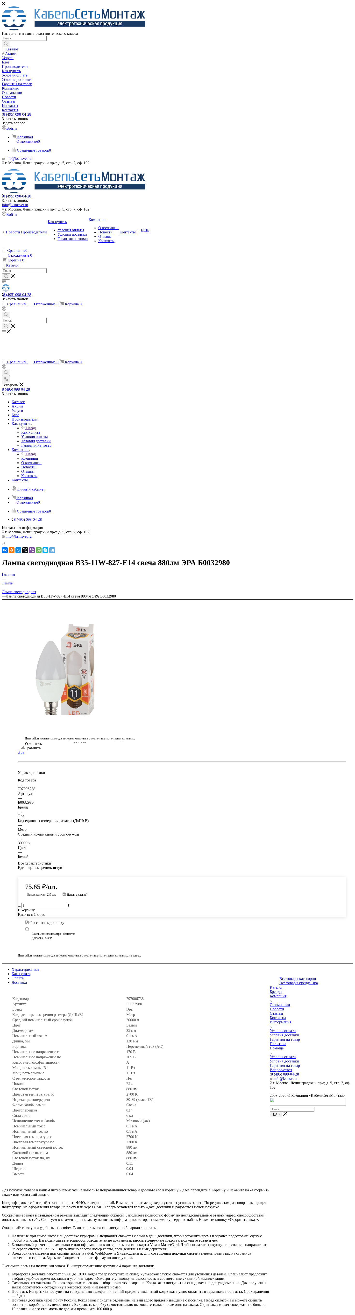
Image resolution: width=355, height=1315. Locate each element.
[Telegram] (52, 550)
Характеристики (25, 969)
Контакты (278, 1018)
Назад (31, 428)
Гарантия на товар (285, 1039)
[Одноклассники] (11, 550)
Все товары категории (297, 979)
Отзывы (276, 1013)
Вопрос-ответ (281, 1070)
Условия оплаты (283, 1031)
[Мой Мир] (18, 550)
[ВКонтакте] (5, 550)
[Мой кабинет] (4, 309)
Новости (277, 1009)
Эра (21, 752)
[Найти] (6, 44)
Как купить (30, 432)
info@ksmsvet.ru (19, 158)
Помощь (277, 1048)
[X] (25, 550)
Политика (278, 1044)
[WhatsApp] (39, 550)
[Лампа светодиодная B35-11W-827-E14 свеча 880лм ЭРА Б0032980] (79, 669)
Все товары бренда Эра (298, 983)
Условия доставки (284, 1035)
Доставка (19, 982)
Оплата (18, 978)
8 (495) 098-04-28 (17, 114)
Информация (280, 1022)
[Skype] (45, 550)
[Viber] (32, 550)
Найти (276, 1114)
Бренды (276, 992)
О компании (280, 1005)
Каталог (276, 987)
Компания (29, 458)
